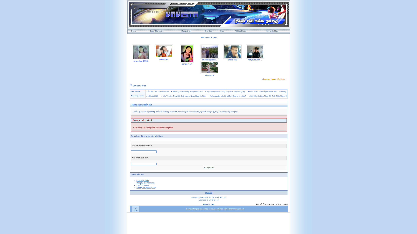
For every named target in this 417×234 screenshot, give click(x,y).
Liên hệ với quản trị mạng (146, 187)
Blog (222, 31)
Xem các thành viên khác (274, 79)
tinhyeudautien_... (255, 60)
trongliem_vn (187, 64)
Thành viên (233, 209)
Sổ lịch (241, 209)
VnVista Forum (139, 86)
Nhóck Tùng (232, 60)
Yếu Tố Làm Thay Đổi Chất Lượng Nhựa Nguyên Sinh (177, 96)
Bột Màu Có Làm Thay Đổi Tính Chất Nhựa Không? (264, 96)
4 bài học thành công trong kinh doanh (194, 91)
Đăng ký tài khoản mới (145, 183)
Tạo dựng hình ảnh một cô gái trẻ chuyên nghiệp (233, 91)
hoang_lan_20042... (141, 61)
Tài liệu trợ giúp (143, 185)
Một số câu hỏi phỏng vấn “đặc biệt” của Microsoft (155, 91)
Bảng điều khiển (156, 31)
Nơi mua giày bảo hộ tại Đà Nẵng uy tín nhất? (221, 96)
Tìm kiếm (223, 209)
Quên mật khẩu (143, 181)
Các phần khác (272, 31)
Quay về (208, 193)
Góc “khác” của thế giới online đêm (270, 91)
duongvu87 (209, 75)
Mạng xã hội (186, 31)
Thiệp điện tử (240, 31)
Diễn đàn (208, 31)
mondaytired (164, 59)
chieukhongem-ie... (209, 60)
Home (133, 31)
